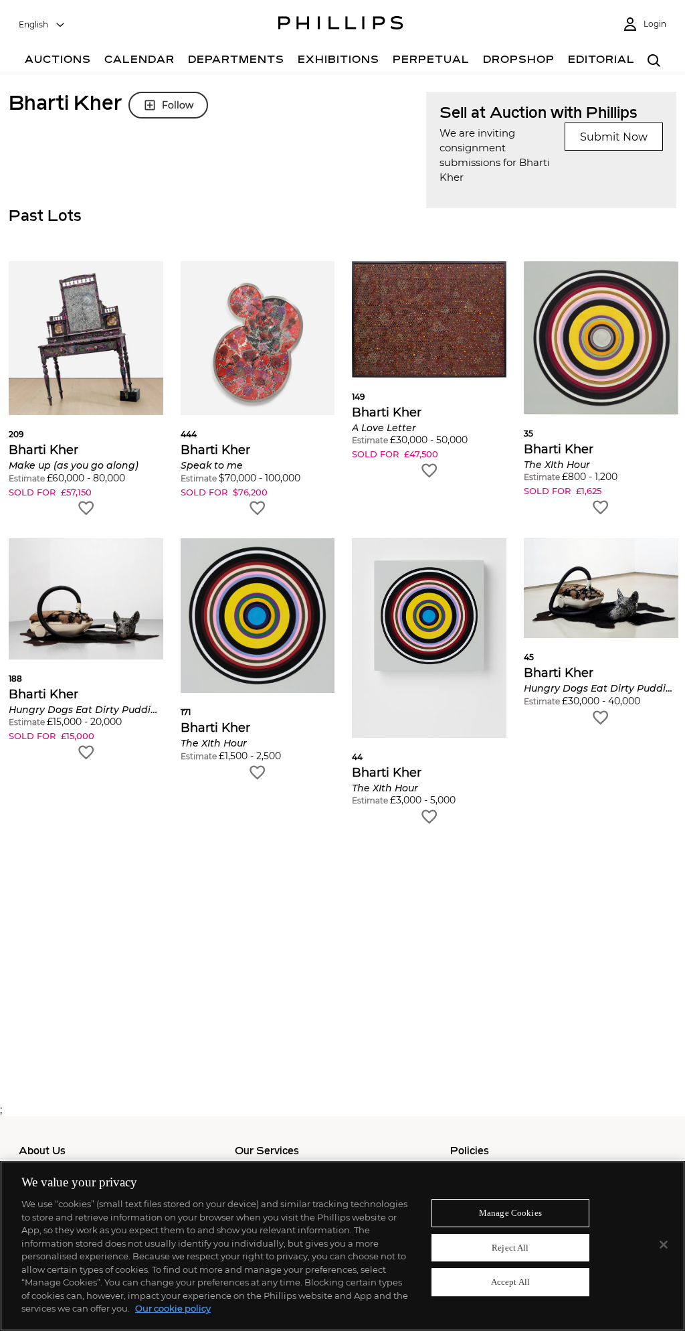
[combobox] (42, 24)
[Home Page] (340, 24)
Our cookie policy (173, 1308)
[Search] (654, 61)
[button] (86, 389)
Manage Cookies (510, 1213)
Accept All (510, 1282)
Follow (177, 105)
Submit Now (614, 137)
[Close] (663, 1244)
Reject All (510, 1248)
